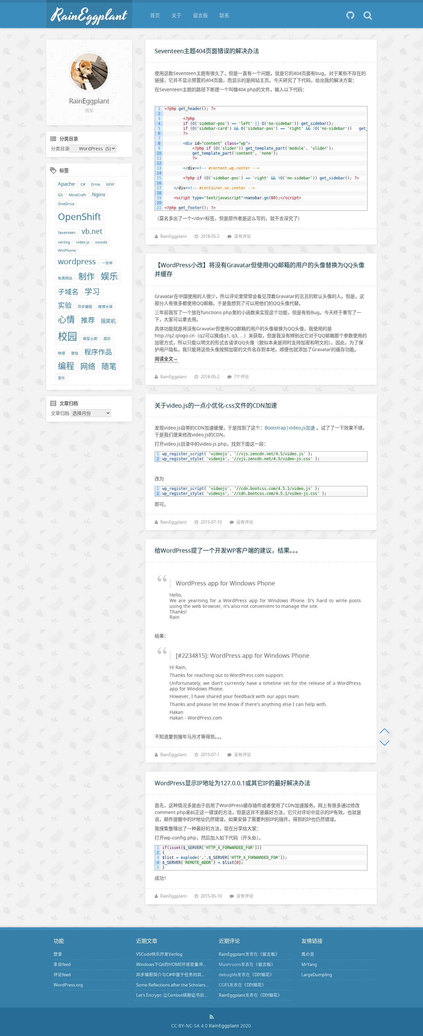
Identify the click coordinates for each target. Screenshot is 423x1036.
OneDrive (66, 204)
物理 (61, 353)
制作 (86, 276)
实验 (65, 305)
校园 (67, 336)
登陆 (74, 353)
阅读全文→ (166, 358)
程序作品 (98, 351)
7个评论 (241, 377)
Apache (66, 183)
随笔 (109, 366)
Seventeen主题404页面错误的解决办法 (207, 51)
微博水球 (105, 306)
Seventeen (67, 232)
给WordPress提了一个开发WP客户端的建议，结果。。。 (228, 550)
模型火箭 (90, 338)
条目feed (62, 964)
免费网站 (65, 278)
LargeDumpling (316, 975)
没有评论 (242, 236)
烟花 (107, 338)
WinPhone (67, 250)
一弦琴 (107, 263)
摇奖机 (108, 320)
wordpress (77, 261)
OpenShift (79, 216)
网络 (88, 366)
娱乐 (109, 276)
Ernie (95, 184)
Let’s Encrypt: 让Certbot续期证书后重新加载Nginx (184, 995)
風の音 (307, 954)
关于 (176, 15)
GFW (110, 184)
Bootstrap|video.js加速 (290, 428)
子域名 (68, 291)
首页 (155, 15)
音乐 (61, 378)
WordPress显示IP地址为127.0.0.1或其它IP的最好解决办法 (232, 783)
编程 (66, 365)
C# (83, 184)
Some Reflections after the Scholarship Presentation (187, 985)
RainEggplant (173, 236)
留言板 (200, 15)
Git (60, 195)
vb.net (92, 231)
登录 (58, 954)
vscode (101, 242)
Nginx (98, 194)
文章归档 (60, 413)
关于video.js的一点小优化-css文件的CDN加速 (216, 405)
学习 (92, 291)
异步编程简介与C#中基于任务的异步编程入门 (179, 975)
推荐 (88, 320)
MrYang (309, 964)
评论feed (62, 975)
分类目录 (60, 148)
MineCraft (77, 195)
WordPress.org (68, 985)
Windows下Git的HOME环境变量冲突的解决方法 (182, 964)
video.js (82, 242)
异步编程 (85, 306)
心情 (66, 319)
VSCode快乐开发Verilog (159, 954)
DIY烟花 (262, 975)
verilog (64, 242)
